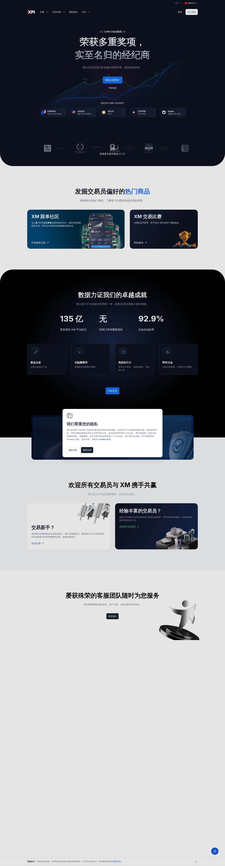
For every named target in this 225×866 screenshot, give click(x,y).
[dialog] (112, 433)
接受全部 (87, 450)
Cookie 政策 (105, 439)
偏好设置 (73, 450)
